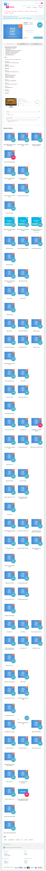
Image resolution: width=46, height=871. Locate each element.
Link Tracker (9, 514)
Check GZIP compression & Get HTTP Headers (10, 145)
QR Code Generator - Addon (23, 195)
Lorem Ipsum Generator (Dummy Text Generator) (36, 531)
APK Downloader (9, 264)
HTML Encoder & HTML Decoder (36, 447)
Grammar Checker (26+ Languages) (23, 179)
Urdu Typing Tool (23, 648)
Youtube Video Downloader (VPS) (23, 699)
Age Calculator (9, 330)
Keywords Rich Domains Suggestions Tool (23, 498)
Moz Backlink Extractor (23, 447)
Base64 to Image (9, 314)
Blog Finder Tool (36, 330)
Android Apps (20, 11)
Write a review (30, 32)
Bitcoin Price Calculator (23, 330)
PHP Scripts (8, 11)
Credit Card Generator (23, 748)
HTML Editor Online (9, 248)
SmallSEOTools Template (9, 731)
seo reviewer (18, 839)
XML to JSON (23, 681)
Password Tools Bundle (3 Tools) (10, 566)
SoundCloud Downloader (9, 615)
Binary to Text (23, 298)
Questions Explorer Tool (9, 799)
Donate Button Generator (9, 413)
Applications (14, 11)
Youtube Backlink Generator (9, 698)
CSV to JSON (23, 380)
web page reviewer (11, 839)
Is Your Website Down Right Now (9, 448)
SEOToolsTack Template (36, 731)
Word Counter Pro (9, 665)
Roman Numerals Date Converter (23, 782)
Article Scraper (9, 298)
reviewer (5, 839)
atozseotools (31, 839)
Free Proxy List (23, 429)
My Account (29, 7)
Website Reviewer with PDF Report (13, 16)
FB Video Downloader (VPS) (9, 816)
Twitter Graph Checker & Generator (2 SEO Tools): (9, 649)
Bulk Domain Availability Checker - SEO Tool (36, 145)
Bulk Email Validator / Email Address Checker (9, 765)
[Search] (42, 3)
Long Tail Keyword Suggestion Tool (9, 531)
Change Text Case (36, 347)
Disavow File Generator (23, 397)
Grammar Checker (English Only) (9, 179)
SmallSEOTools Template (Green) (36, 430)
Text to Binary (23, 631)
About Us (5, 853)
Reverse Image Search (9, 715)
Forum (25, 861)
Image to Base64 (23, 480)
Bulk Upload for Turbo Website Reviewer (23, 230)
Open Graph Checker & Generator (36, 549)
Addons (31, 11)
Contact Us (26, 860)
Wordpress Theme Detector (9, 681)
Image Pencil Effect (9, 480)
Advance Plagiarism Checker (23, 248)
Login (5, 860)
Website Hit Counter (36, 648)
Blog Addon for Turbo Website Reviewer (9, 230)
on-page (26, 839)
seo (22, 839)
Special (35, 11)
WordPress (27, 11)
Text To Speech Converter (36, 631)
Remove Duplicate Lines (9, 599)
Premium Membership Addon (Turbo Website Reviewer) (23, 800)
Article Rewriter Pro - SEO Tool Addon (23, 145)
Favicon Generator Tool (9, 429)
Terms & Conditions (7, 855)
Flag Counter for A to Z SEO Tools (9, 196)
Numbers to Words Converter (23, 548)
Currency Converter (9, 397)
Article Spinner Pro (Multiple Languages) (9, 282)
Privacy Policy (6, 854)
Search (7, 16)
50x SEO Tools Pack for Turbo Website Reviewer (36, 230)
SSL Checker (9, 631)
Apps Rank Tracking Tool (36, 248)
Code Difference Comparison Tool (9, 364)
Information (11, 13)
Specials (25, 854)
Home (4, 11)
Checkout (41, 7)
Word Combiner (10, 781)
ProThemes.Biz (12, 867)
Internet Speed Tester (9, 548)
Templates (6, 13)
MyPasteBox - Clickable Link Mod (23, 723)
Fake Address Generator (36, 748)
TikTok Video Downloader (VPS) (9, 832)
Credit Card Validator (10, 748)
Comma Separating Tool (9, 380)
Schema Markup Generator (23, 599)
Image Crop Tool (9, 464)
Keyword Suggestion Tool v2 (9, 497)
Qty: (24, 37)
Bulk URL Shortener (23, 347)
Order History (6, 861)
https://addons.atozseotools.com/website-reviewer (13, 59)
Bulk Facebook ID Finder (9, 347)
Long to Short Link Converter (23, 530)
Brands (25, 853)
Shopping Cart (35, 7)
